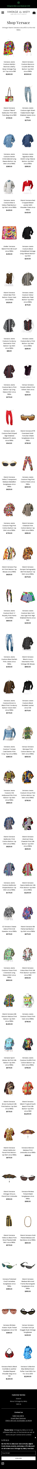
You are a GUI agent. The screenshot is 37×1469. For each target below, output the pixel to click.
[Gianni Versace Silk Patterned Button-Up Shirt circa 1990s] (28, 913)
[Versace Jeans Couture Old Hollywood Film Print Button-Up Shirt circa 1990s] (9, 776)
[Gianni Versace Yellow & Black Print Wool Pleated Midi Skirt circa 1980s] (9, 1221)
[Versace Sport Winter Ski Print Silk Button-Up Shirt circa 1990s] (9, 1044)
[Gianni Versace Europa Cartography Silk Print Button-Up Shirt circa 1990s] (28, 553)
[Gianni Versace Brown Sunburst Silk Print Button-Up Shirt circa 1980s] (9, 1088)
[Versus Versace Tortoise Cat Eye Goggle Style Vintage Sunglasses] (28, 1311)
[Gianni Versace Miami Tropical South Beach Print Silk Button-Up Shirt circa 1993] (28, 1088)
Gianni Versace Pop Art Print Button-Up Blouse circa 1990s (9, 569)
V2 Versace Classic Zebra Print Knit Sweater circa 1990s (9, 929)
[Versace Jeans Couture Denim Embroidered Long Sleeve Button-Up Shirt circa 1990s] (9, 140)
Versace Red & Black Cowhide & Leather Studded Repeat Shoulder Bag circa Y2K (9, 1371)
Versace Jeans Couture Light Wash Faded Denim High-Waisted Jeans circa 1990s (27, 113)
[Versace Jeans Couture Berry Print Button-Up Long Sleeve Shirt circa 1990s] (9, 371)
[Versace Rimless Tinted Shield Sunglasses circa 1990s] (28, 1177)
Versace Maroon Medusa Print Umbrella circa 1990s (27, 1150)
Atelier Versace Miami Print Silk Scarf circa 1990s (9, 248)
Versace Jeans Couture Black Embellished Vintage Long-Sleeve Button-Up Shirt (28, 251)
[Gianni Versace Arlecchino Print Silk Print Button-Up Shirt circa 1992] (28, 954)
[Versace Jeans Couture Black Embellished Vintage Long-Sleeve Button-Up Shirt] (28, 232)
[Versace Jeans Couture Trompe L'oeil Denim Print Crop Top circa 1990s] (9, 733)
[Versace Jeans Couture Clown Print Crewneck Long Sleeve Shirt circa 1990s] (9, 954)
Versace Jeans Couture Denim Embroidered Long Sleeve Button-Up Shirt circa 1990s (9, 159)
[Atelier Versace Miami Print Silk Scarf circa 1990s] (9, 232)
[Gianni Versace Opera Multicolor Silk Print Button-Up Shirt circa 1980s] (28, 869)
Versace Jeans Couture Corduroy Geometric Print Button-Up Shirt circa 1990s (9, 343)
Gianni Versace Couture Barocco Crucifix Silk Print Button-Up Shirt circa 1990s (27, 66)
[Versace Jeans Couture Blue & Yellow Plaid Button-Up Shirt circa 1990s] (9, 186)
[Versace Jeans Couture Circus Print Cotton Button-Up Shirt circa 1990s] (28, 776)
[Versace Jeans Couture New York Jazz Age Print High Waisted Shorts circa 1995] (28, 597)
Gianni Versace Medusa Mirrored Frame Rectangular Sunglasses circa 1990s (27, 1284)
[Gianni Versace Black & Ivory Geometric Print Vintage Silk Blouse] (28, 643)
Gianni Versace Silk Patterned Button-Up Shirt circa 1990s (28, 929)
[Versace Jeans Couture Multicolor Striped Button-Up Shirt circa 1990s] (9, 869)
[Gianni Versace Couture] (9, 94)
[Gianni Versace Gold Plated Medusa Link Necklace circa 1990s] (28, 1221)
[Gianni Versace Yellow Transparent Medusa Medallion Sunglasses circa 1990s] (9, 463)
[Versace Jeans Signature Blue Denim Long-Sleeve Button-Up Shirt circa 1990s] (28, 140)
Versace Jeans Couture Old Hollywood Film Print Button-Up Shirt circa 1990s (9, 795)
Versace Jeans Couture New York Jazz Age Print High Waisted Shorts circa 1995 (27, 615)
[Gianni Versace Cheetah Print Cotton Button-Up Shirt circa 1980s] (28, 509)
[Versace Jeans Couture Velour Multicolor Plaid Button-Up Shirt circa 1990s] (28, 279)
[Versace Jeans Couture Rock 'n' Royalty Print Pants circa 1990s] (9, 597)
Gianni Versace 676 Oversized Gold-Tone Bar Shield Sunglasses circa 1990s (27, 435)
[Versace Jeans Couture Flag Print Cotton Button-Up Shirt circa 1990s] (9, 509)
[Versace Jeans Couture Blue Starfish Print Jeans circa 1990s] (9, 643)
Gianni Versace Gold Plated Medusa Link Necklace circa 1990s (27, 1237)
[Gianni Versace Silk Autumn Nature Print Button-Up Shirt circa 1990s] (9, 1000)
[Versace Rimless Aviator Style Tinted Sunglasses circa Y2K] (9, 1311)
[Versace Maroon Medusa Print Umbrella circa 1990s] (28, 1134)
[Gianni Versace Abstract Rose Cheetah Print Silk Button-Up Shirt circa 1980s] (28, 823)
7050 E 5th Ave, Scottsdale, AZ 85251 (18, 1421)
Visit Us (18, 1404)
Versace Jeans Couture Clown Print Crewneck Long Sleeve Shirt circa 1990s (9, 973)
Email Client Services (18, 1418)
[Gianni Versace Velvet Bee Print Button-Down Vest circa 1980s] (9, 279)
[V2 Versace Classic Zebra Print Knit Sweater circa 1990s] (9, 913)
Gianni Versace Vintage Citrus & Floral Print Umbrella (9, 1193)
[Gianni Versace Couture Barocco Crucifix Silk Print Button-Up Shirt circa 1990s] (28, 48)
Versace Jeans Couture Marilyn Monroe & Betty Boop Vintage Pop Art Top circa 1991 (9, 66)
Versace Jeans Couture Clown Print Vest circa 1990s (27, 1016)
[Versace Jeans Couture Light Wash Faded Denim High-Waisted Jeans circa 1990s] (28, 94)
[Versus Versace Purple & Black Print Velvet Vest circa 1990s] (28, 371)
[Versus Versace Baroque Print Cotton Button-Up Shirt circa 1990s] (28, 733)
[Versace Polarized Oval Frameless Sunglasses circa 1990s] (9, 1265)
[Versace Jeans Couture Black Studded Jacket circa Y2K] (28, 687)
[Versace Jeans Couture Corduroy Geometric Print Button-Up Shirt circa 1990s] (9, 325)
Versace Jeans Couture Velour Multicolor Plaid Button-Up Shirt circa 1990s (28, 297)
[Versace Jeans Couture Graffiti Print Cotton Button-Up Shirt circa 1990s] (28, 1044)
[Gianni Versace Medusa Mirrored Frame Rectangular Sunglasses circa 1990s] (28, 1265)
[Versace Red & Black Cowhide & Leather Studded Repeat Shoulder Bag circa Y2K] (9, 1353)
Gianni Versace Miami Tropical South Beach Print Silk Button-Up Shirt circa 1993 (28, 1106)
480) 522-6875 (18, 1416)
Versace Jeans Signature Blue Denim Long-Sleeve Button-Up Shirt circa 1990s (27, 159)
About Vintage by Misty (18, 1401)
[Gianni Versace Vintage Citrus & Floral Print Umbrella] (9, 1177)
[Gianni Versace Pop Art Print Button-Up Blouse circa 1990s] (9, 553)
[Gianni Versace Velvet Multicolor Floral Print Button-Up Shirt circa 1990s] (9, 1134)
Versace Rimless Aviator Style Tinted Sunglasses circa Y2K (9, 1327)
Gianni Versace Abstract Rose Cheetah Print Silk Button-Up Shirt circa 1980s (27, 841)
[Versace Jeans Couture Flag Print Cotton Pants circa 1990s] (28, 463)
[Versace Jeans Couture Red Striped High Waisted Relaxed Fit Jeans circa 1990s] (9, 417)
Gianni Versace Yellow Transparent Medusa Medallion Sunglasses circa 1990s (9, 482)
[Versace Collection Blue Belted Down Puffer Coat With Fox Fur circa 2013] (28, 1353)
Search (18, 1399)
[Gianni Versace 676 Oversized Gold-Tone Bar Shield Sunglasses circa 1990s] (28, 417)
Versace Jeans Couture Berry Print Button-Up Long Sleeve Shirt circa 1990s (9, 389)
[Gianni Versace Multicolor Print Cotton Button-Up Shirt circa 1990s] (9, 823)
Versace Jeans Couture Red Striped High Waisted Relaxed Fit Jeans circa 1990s (9, 435)
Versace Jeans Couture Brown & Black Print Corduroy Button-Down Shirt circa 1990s (9, 705)
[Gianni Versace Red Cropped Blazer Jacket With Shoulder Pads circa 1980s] (28, 186)
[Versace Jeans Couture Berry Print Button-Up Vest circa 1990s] (28, 325)
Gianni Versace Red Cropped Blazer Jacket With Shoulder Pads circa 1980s (27, 205)
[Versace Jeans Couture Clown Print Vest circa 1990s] (28, 1000)
